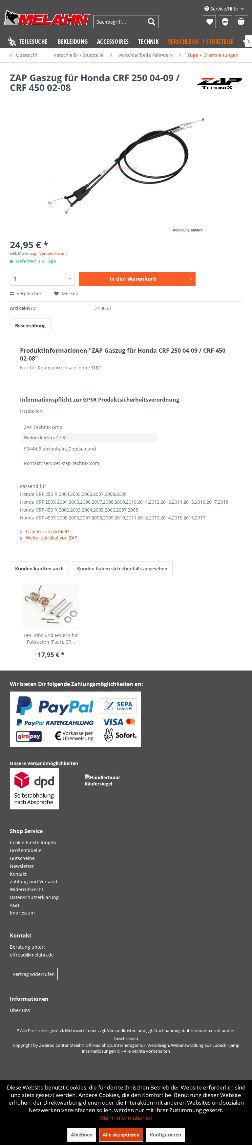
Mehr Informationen (126, 1117)
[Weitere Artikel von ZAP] (219, 84)
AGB (14, 905)
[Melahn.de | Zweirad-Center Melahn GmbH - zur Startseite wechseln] (47, 22)
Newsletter (22, 866)
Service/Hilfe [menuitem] (224, 9)
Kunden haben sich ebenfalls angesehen (122, 568)
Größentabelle (25, 850)
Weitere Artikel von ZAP (51, 538)
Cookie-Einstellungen (33, 842)
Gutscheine (22, 858)
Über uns (20, 1010)
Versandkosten (121, 1030)
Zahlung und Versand (33, 881)
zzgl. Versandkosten (48, 253)
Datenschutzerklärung (34, 897)
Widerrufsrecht (26, 889)
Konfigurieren (165, 1135)
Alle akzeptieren (121, 1135)
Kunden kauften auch (39, 568)
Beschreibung (30, 325)
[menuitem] (126, 21)
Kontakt (18, 874)
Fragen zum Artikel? (47, 531)
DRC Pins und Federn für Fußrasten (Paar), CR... (51, 638)
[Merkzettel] (209, 21)
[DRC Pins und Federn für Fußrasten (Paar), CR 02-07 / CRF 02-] (51, 606)
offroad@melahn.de (32, 955)
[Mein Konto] (225, 21)
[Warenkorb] (241, 21)
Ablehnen (82, 1135)
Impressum (22, 913)
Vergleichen (29, 293)
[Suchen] (151, 21)
